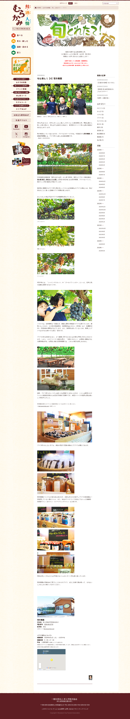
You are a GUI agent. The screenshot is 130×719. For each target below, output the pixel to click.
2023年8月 (102, 197)
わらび (100, 111)
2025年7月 (102, 174)
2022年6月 (102, 218)
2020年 (99, 241)
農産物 (100, 137)
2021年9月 (102, 231)
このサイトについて (48, 709)
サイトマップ (79, 709)
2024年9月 (102, 184)
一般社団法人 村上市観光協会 (64, 700)
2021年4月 (102, 237)
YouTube (26, 127)
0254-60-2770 (48, 624)
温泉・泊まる (21, 47)
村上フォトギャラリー (21, 162)
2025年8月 (102, 171)
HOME (39, 7)
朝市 (100, 127)
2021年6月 (102, 234)
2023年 (99, 191)
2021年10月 (102, 228)
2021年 (99, 225)
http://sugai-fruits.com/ (43, 406)
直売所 (100, 130)
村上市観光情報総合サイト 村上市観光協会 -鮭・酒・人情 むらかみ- (21, 17)
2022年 (99, 203)
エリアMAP (21, 107)
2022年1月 (102, 221)
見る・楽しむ (21, 41)
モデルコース (21, 101)
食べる (21, 35)
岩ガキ (100, 124)
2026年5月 (102, 159)
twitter (16, 135)
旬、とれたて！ (56, 7)
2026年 (99, 150)
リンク (86, 709)
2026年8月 (102, 153)
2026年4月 (102, 162)
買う (21, 53)
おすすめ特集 (21, 81)
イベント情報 (21, 87)
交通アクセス (21, 120)
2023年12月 (102, 194)
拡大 (76, 3)
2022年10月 (102, 209)
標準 (70, 3)
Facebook (16, 127)
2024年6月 (102, 187)
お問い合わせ (69, 709)
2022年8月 (102, 215)
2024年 (99, 178)
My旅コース (21, 94)
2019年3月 (102, 250)
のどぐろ (101, 108)
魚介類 (100, 140)
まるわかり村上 (21, 66)
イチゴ (100, 114)
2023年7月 (102, 200)
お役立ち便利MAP (21, 115)
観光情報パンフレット (21, 148)
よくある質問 (59, 709)
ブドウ (100, 118)
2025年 (99, 168)
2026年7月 (102, 156)
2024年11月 (102, 181)
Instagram (26, 135)
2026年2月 (102, 165)
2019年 (99, 247)
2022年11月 (102, 206)
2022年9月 (102, 212)
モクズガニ (101, 121)
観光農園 (101, 133)
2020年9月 (102, 244)
